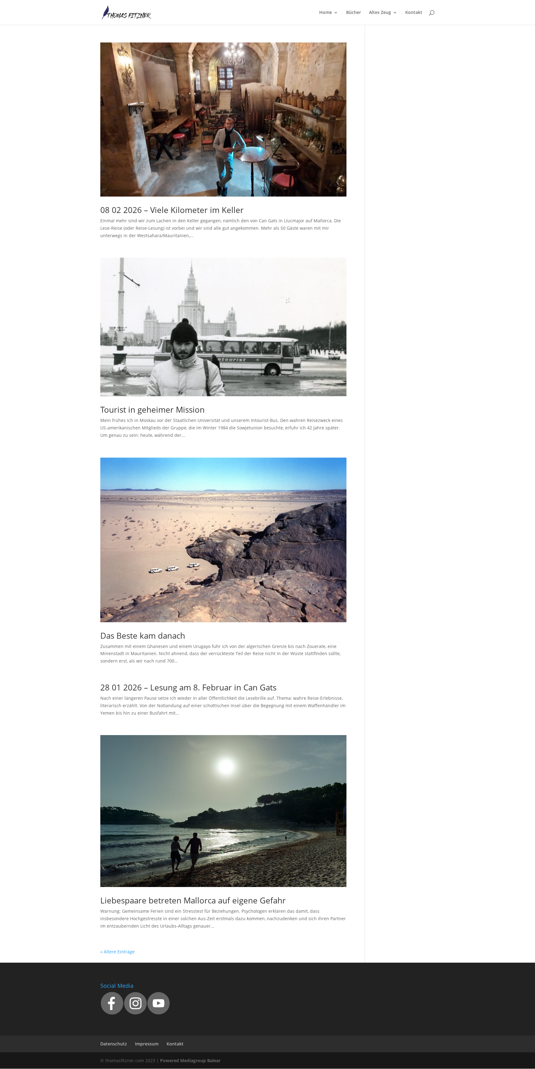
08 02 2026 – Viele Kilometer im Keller (172, 209)
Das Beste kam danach (142, 635)
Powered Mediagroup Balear (190, 1060)
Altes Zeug (380, 12)
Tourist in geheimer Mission (152, 409)
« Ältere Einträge (117, 952)
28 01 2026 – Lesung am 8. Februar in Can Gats (188, 687)
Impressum (147, 1044)
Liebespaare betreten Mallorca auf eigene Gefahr (193, 900)
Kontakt (413, 12)
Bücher (353, 12)
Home (325, 12)
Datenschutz (113, 1044)
